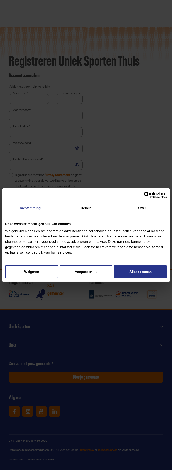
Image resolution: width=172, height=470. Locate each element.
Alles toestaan (140, 271)
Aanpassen (83, 271)
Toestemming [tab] (30, 208)
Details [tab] (86, 208)
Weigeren (31, 271)
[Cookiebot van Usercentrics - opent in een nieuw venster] (147, 195)
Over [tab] (142, 208)
